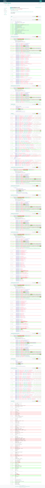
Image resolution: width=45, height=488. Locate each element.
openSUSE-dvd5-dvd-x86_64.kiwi (15, 282)
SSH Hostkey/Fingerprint (27, 486)
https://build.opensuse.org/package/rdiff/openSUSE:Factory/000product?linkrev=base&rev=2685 (22, 11)
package (6, 3)
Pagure (23, 485)
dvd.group (12, 113)
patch (37, 7)
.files (11, 16)
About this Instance (21, 486)
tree (38, 7)
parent (40, 7)
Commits (6, 10)
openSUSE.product (13, 358)
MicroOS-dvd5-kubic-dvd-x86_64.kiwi (15, 85)
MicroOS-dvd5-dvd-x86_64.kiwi (14, 36)
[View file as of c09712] (38, 16)
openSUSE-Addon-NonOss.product (15, 185)
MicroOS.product (13, 104)
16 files (10, 8)
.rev (11, 19)
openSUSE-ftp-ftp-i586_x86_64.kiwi (15, 333)
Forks (5, 13)
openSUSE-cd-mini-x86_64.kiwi (14, 213)
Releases (6, 14)
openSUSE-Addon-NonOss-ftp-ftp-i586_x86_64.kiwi (17, 167)
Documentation (17, 486)
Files (5, 9)
